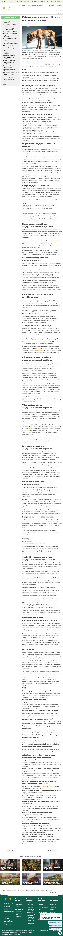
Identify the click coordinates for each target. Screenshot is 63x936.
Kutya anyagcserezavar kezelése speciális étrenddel (10, 42)
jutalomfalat (41, 396)
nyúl (28, 385)
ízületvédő (44, 786)
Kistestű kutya (31, 5)
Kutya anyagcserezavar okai (10, 31)
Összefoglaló (6, 83)
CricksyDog (39, 350)
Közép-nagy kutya (41, 5)
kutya (29, 23)
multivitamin (52, 786)
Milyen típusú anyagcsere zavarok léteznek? (10, 28)
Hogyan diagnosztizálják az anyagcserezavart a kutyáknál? (10, 35)
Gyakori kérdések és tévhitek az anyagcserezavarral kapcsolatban (11, 74)
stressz (54, 505)
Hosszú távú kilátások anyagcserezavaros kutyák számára (10, 79)
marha (23, 385)
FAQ (4, 84)
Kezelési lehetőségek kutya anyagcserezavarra (10, 39)
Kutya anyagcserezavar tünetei (9, 25)
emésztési (32, 97)
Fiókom (56, 10)
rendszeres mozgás (27, 673)
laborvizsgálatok (54, 240)
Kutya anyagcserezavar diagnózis (9, 70)
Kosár (60, 10)
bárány (57, 384)
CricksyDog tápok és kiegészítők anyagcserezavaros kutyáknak (8, 51)
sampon (36, 455)
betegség (52, 105)
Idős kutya (51, 5)
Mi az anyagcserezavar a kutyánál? (9, 21)
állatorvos (30, 105)
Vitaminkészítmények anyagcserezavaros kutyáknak (9, 57)
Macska (59, 5)
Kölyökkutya (22, 5)
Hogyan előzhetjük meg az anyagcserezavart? (10, 66)
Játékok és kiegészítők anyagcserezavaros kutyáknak (9, 62)
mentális (39, 459)
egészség (30, 428)
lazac (23, 393)
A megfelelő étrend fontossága (8, 46)
